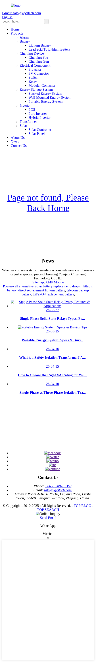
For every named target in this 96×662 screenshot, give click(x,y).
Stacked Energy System (45, 93)
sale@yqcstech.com (58, 490)
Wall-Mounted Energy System (50, 97)
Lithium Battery (40, 45)
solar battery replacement (52, 286)
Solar (23, 125)
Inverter (25, 105)
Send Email (48, 518)
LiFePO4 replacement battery (53, 294)
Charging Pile (38, 57)
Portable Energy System (46, 101)
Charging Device (32, 53)
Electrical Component (35, 65)
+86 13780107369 (58, 486)
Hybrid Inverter (39, 117)
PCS (32, 109)
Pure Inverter (38, 113)
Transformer (28, 121)
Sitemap (38, 282)
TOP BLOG (82, 506)
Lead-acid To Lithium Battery (50, 49)
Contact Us (19, 146)
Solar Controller (40, 129)
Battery (25, 41)
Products (17, 33)
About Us (18, 137)
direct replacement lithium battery (41, 290)
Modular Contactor (42, 85)
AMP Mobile (54, 282)
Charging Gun (39, 61)
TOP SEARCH (48, 510)
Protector (35, 69)
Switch (33, 77)
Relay (33, 81)
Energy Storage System (36, 89)
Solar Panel (37, 133)
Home (15, 29)
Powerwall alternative (18, 286)
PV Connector (39, 73)
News (15, 141)
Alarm (24, 37)
